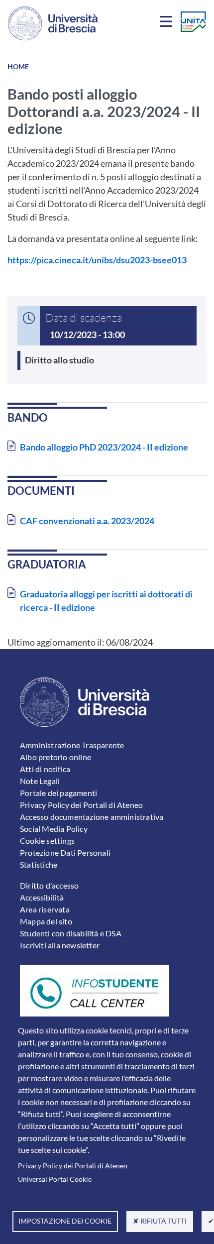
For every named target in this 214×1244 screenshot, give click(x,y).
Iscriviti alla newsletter (60, 945)
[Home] (53, 23)
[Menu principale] (168, 23)
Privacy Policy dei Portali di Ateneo (72, 1166)
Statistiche (38, 864)
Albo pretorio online (55, 757)
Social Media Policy (54, 828)
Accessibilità (42, 897)
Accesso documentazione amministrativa (91, 816)
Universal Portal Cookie (55, 1179)
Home (18, 66)
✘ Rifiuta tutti (160, 1221)
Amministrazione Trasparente (72, 745)
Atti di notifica (45, 769)
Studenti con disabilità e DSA (70, 933)
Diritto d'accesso (49, 885)
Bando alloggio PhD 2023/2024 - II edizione (104, 447)
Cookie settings (47, 840)
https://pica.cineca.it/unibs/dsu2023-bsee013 (97, 259)
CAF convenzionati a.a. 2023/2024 (87, 520)
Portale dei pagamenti (58, 792)
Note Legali (40, 781)
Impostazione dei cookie (64, 1221)
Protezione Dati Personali (65, 852)
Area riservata (45, 909)
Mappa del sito (46, 921)
